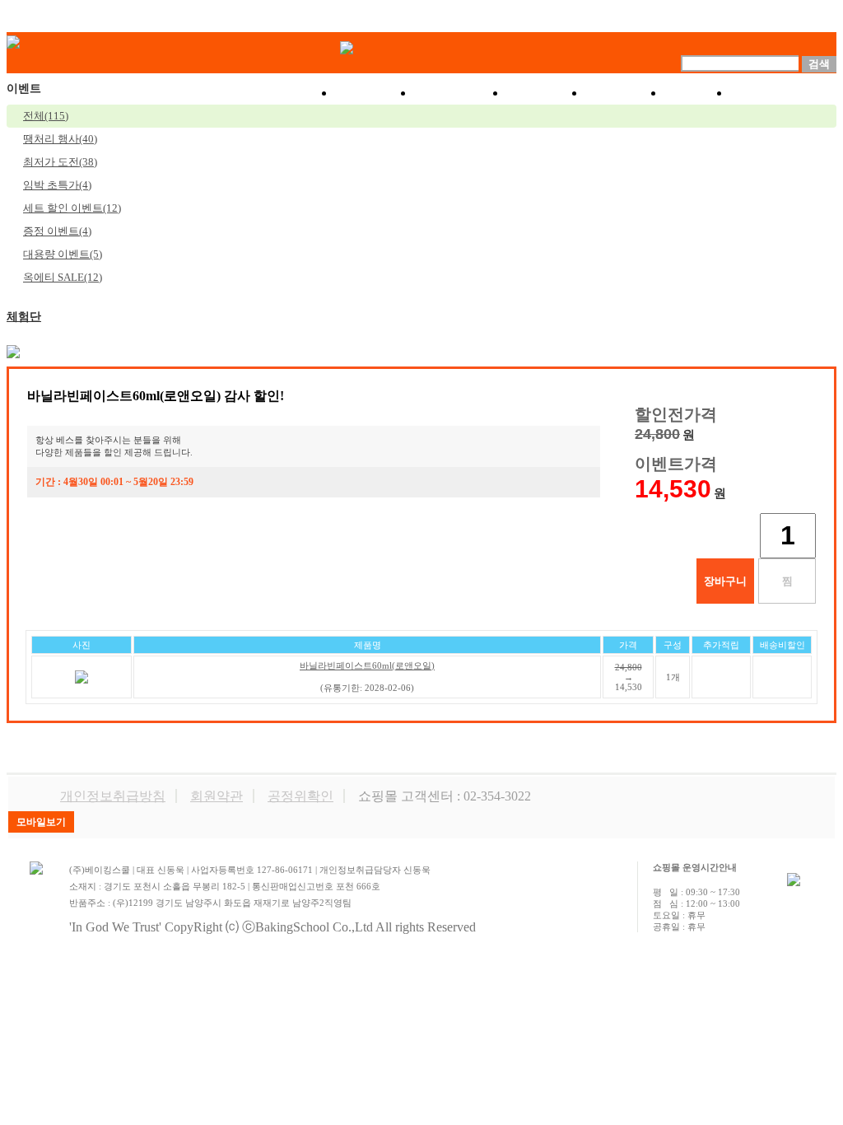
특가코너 (460, 93)
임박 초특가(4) (57, 185)
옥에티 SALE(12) (62, 277)
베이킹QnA (783, 93)
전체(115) (45, 116)
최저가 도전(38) (60, 162)
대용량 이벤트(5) (62, 254)
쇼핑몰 (374, 93)
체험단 (24, 316)
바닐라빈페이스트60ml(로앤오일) (367, 665)
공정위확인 (300, 796)
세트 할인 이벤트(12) (72, 208)
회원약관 (216, 796)
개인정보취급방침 (112, 796)
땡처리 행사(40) (60, 139)
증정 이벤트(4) (57, 231)
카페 (697, 93)
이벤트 (546, 93)
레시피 (625, 93)
